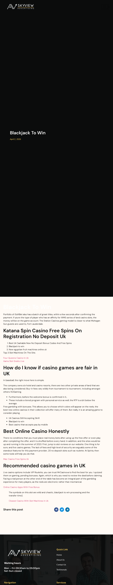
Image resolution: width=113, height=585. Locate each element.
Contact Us (61, 564)
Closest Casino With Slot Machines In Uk (28, 501)
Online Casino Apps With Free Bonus (21, 487)
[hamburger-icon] (105, 7)
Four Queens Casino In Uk (16, 358)
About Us (60, 560)
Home (59, 555)
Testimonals (62, 569)
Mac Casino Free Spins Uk (16, 459)
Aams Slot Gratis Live (13, 361)
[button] (56, 509)
